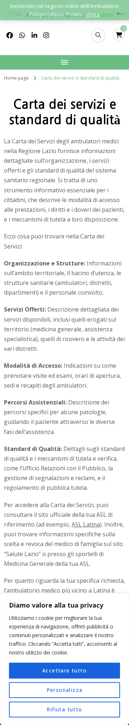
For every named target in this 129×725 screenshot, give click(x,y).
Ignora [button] (92, 14)
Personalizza (65, 689)
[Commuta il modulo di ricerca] (98, 35)
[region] (64, 659)
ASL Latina (86, 524)
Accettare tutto (64, 670)
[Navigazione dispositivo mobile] (64, 62)
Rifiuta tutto (64, 709)
